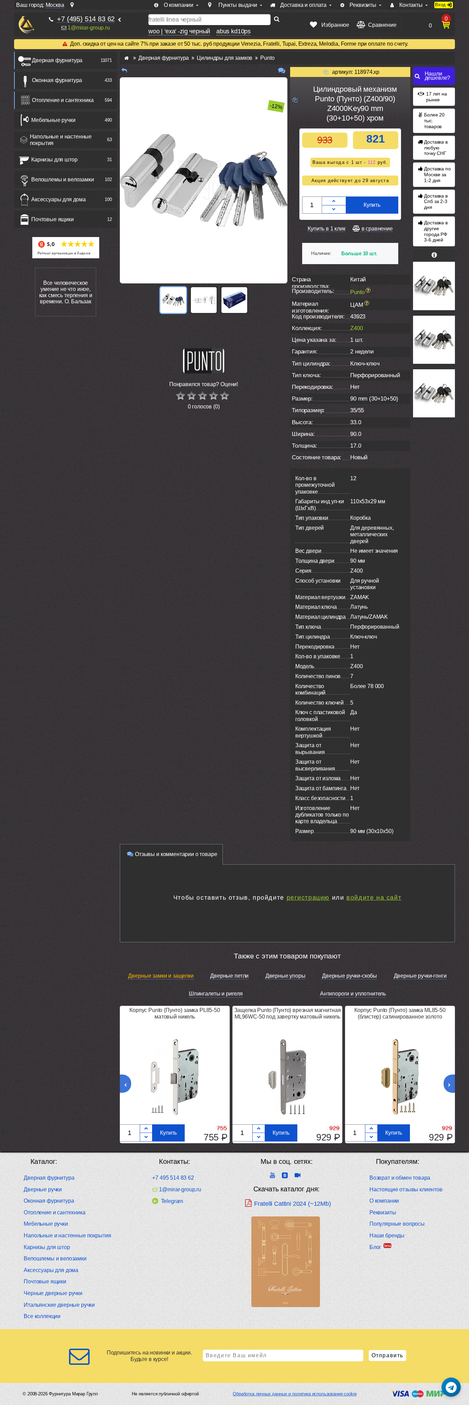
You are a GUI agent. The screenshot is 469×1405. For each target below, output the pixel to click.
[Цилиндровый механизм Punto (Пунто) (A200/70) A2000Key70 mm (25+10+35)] (434, 393)
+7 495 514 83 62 (173, 1178)
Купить (372, 205)
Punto (357, 292)
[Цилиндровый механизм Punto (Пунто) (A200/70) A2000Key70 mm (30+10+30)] (434, 340)
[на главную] (26, 25)
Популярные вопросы (397, 1224)
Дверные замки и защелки (160, 976)
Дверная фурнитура (57, 60)
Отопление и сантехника (62, 100)
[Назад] (124, 70)
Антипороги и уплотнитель (353, 994)
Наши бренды (386, 1235)
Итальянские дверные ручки (59, 1305)
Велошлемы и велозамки (62, 179)
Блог (375, 1247)
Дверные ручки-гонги (420, 976)
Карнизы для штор (54, 159)
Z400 (356, 328)
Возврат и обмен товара (399, 1178)
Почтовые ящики (52, 219)
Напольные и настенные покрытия (61, 140)
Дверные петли (229, 976)
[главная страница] (126, 58)
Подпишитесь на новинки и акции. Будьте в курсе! (149, 1356)
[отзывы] (281, 70)
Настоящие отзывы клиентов (406, 1189)
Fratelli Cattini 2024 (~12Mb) (292, 1203)
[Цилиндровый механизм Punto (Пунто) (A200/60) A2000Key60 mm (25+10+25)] (434, 286)
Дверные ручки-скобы (349, 976)
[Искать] (277, 19)
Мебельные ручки (53, 120)
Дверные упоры (285, 976)
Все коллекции (42, 1316)
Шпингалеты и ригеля (216, 994)
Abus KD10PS (233, 31)
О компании (384, 1201)
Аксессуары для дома (58, 199)
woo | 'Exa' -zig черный (179, 31)
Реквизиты (382, 1212)
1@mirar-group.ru (89, 28)
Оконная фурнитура (57, 80)
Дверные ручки (43, 1189)
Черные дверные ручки (53, 1293)
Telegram (172, 1201)
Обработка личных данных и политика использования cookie (294, 1393)
